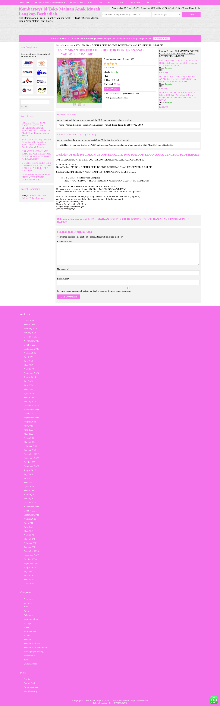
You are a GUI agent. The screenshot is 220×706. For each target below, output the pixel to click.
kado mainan (30, 631)
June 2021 (29, 527)
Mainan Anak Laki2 (81, 2)
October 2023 (30, 413)
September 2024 (31, 373)
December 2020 (31, 551)
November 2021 (31, 506)
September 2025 (31, 349)
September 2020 (31, 563)
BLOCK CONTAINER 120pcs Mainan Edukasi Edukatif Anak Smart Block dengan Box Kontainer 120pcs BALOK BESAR (177, 96)
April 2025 (29, 369)
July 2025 (28, 357)
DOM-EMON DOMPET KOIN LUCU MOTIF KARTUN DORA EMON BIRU (36, 177)
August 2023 (30, 422)
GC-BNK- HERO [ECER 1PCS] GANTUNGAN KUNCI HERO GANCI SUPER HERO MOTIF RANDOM (36, 167)
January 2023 (30, 450)
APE (100, 2)
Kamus (27, 635)
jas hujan (28, 623)
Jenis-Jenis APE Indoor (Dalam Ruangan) (34, 196)
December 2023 (31, 405)
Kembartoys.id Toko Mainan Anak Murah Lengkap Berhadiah (119, 700)
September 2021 (31, 515)
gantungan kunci (32, 619)
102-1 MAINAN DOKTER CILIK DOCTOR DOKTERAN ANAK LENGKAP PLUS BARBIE (139, 154)
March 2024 (29, 397)
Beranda (24, 2)
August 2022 (30, 470)
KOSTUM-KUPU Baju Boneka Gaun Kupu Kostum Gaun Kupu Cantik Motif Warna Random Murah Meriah (36, 143)
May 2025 (28, 365)
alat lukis (28, 603)
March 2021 (29, 539)
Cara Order (111, 89)
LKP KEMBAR (120, 703)
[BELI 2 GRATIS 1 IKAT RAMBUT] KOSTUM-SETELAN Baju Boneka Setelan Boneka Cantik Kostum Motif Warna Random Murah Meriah (36, 129)
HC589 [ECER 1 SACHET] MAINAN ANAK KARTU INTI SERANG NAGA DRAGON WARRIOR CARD (177, 79)
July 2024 (28, 381)
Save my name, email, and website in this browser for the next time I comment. (94, 291)
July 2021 (28, 523)
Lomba (157, 2)
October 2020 (30, 559)
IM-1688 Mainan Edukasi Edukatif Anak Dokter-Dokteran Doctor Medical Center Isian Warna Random (178, 63)
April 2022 (29, 486)
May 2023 (28, 434)
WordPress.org (30, 691)
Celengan (28, 615)
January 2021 (30, 547)
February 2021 (31, 543)
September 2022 (31, 466)
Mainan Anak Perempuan (50, 2)
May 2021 (28, 531)
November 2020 (31, 555)
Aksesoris (134, 2)
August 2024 (30, 377)
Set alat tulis (114, 2)
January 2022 (30, 498)
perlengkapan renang (34, 651)
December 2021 (31, 502)
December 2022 (31, 454)
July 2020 (28, 571)
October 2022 (30, 462)
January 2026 (30, 332)
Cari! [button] (191, 14)
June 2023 (29, 430)
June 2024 (29, 385)
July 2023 (28, 426)
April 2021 (29, 535)
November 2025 (31, 341)
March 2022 (29, 490)
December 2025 (31, 337)
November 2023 (31, 409)
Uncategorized (30, 664)
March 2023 (29, 442)
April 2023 (29, 438)
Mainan (69, 45)
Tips (146, 2)
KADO (27, 627)
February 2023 (31, 446)
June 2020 (29, 575)
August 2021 (30, 519)
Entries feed (29, 683)
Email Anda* (63, 279)
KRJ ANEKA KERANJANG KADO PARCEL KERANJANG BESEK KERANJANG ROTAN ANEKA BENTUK (36, 155)
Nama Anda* (63, 269)
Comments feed (31, 687)
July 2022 (28, 474)
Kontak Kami (161, 38)
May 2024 (28, 389)
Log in (27, 679)
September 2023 (31, 417)
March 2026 (29, 324)
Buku (26, 611)
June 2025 (29, 361)
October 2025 (30, 345)
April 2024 (29, 393)
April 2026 (29, 320)
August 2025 (30, 353)
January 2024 (30, 401)
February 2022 (31, 494)
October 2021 (30, 511)
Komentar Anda (64, 241)
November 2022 (31, 458)
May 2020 (28, 579)
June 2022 (29, 478)
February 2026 (31, 328)
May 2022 (28, 482)
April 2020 (29, 583)
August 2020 (30, 567)
